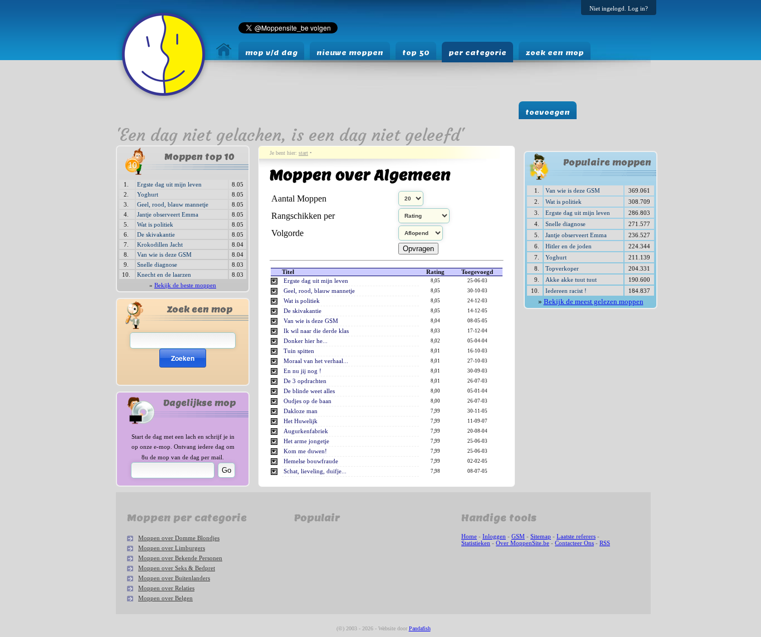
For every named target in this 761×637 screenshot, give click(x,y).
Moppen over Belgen (165, 598)
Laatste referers (576, 536)
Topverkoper (562, 268)
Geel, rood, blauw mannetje (172, 204)
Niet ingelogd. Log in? (618, 8)
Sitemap (540, 536)
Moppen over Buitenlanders (174, 578)
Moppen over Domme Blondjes (178, 538)
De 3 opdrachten (305, 381)
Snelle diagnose (157, 264)
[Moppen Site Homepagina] (163, 99)
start (303, 153)
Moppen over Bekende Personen (180, 558)
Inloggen (494, 536)
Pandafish (420, 628)
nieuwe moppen (349, 52)
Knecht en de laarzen (164, 274)
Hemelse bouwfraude (311, 461)
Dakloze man (301, 411)
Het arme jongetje (306, 441)
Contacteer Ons (574, 543)
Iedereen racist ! (566, 290)
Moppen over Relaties (166, 588)
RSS (604, 543)
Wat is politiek (155, 224)
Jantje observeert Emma (167, 214)
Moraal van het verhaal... (316, 361)
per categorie (477, 52)
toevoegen (547, 112)
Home (469, 536)
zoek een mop (554, 52)
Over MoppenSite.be (522, 543)
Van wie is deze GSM (164, 254)
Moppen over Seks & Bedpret (176, 568)
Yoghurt (147, 194)
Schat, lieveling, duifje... (315, 471)
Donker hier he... (306, 341)
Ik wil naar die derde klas (316, 331)
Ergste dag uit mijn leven (169, 184)
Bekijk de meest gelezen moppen (593, 301)
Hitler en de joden (568, 246)
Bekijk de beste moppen (185, 285)
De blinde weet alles (309, 391)
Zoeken (182, 358)
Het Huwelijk (301, 421)
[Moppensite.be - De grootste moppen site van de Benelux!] (224, 56)
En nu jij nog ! (302, 371)
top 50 (416, 52)
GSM (518, 536)
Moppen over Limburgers (171, 548)
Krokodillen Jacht (160, 244)
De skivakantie (156, 234)
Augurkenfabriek (306, 431)
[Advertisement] (558, 349)
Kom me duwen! (305, 451)
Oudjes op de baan (307, 401)
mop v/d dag (271, 52)
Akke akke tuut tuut (571, 279)
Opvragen (418, 248)
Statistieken (475, 543)
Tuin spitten (299, 351)
